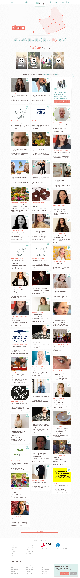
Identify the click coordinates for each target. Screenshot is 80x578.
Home (12, 2)
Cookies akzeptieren (64, 573)
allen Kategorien (47, 74)
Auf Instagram (28, 551)
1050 (56, 74)
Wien (16, 32)
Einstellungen (73, 573)
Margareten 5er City (22, 32)
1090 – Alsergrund (29, 569)
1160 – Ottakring (44, 571)
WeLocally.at (13, 543)
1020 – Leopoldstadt (15, 567)
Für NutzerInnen (53, 2)
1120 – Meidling (44, 564)
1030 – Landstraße (14, 569)
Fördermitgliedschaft (15, 547)
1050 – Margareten (14, 573)
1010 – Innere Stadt (14, 565)
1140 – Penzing (44, 567)
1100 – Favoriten (29, 571)
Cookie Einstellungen (30, 547)
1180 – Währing (59, 564)
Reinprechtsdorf (37, 32)
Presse (12, 553)
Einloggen (68, 2)
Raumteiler (59, 548)
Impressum (28, 543)
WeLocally (48, 548)
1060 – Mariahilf (29, 564)
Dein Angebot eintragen (62, 102)
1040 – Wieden (14, 571)
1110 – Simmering (29, 573)
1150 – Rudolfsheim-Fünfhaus (46, 569)
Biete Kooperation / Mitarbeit (38, 93)
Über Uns (13, 551)
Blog (12, 555)
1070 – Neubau (29, 565)
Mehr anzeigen (39, 531)
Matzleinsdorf (30, 32)
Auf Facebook (28, 553)
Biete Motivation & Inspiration (17, 147)
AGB (27, 549)
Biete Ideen (55, 288)
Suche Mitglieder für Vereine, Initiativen (61, 150)
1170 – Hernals (44, 573)
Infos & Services (14, 545)
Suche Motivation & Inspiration (17, 287)
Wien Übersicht (14, 564)
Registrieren (62, 2)
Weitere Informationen (65, 570)
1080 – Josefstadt (29, 567)
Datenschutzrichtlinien (30, 545)
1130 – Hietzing (44, 565)
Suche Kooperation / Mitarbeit (17, 93)
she (13, 549)
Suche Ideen (34, 120)
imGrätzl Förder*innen (40, 540)
